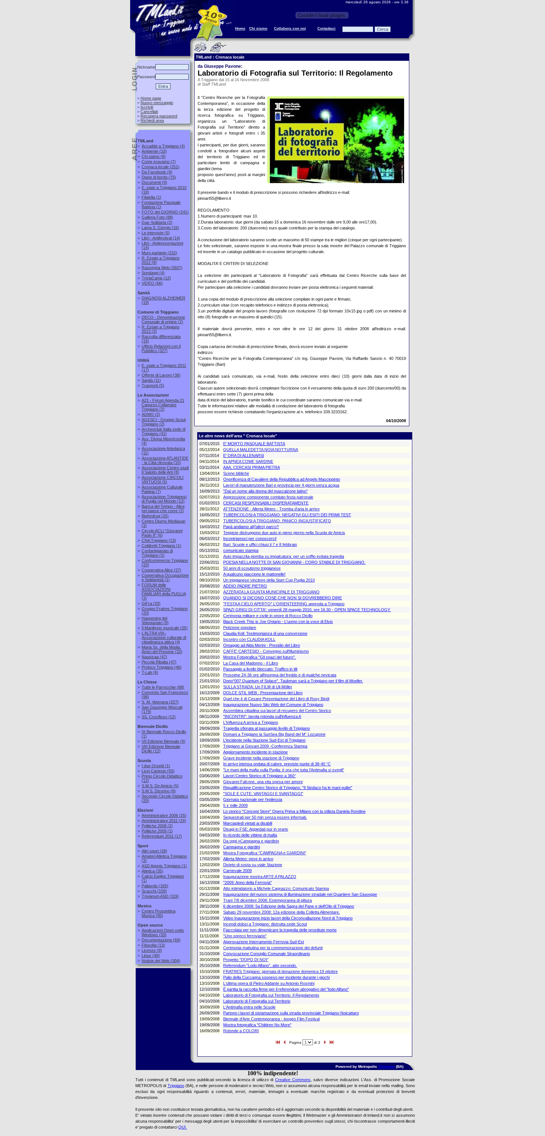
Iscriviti (147, 107)
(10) (165, 460)
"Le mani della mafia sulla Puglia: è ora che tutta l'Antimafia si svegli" (283, 770)
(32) (162, 649)
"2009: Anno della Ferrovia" (247, 882)
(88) (157, 217)
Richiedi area (152, 120)
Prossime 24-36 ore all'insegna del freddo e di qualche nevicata (279, 675)
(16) (160, 227)
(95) (158, 913)
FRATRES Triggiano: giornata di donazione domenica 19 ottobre (280, 971)
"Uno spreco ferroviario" (245, 936)
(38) (161, 375)
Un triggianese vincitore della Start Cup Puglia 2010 (269, 580)
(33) (154, 151)
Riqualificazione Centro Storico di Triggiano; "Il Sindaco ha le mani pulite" (287, 787)
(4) (163, 146)
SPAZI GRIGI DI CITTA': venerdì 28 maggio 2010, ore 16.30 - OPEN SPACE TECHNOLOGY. (307, 609)
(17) (162, 836)
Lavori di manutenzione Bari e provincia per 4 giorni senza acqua (281, 485)
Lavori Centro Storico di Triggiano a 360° (259, 776)
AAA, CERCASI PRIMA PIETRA (251, 467)
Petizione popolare (239, 627)
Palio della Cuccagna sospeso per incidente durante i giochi (276, 977)
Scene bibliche (236, 473)
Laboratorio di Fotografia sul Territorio (256, 1001)
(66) (152, 283)
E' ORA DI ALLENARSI (243, 455)
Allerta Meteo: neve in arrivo (248, 859)
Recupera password (159, 116)
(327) (161, 348)
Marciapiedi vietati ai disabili (247, 823)
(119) (160, 896)
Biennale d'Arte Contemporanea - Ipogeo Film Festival (271, 1019)
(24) (164, 820)
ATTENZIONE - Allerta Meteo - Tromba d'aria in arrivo (271, 509)
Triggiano (386, 1066)
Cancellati (149, 111)
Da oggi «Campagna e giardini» (251, 841)
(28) (154, 851)
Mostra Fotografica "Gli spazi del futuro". (259, 657)
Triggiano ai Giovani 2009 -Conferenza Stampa (265, 746)
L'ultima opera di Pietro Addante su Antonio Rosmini (268, 983)
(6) (162, 533)
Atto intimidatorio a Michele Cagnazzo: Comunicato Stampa (276, 888)
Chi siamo (258, 28)
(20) (151, 603)
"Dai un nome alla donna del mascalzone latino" (265, 491)
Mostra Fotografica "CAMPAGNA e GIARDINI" (264, 853)
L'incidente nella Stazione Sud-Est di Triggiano (264, 740)
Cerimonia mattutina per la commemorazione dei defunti (273, 947)
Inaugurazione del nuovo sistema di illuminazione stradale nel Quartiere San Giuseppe (300, 894)
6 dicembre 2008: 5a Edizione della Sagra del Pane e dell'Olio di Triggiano (288, 906)
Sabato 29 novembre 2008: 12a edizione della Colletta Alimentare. (281, 912)
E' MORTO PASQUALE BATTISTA (254, 443)
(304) (161, 960)
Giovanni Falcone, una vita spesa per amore (263, 781)
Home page (151, 98)
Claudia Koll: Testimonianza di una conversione (265, 633)
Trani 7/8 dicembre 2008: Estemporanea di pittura (267, 900)
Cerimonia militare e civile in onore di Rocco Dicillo (268, 615)
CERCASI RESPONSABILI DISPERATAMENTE (265, 503)
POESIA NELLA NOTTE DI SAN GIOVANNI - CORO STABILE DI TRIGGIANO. (294, 562)
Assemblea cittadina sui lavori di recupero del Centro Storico (277, 710)
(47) (154, 657)
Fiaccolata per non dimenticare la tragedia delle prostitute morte (280, 930)
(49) (151, 955)
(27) (161, 570)
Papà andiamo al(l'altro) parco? (251, 526)
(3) (164, 591)
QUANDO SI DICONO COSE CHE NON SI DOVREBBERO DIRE (282, 598)
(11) (151, 380)
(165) (155, 886)
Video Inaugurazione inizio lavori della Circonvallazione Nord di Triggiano (288, 918)
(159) (154, 891)
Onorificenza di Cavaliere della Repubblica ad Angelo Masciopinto (281, 479)
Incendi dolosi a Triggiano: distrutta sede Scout (265, 924)
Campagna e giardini (241, 847)
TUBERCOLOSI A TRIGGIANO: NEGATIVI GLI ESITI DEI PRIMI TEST (287, 515)
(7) (159, 161)
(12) (156, 278)
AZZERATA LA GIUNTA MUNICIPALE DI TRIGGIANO (271, 592)
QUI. (182, 1127)
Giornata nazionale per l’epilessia (252, 799)
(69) (161, 940)
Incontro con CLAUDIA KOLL (249, 639)
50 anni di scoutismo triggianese (252, 568)
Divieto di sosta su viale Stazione (252, 864)
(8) (154, 156)
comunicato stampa (240, 550)
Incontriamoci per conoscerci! (250, 538)
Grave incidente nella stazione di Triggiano (261, 758)
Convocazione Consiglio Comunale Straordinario (266, 953)
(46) (162, 667)
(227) (160, 702)
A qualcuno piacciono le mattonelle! (254, 574)
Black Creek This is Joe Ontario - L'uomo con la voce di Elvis (278, 621)
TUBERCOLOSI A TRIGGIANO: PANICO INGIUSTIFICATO (277, 521)
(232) (159, 253)
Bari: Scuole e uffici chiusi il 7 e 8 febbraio (260, 544)
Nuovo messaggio (157, 102)
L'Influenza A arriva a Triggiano (250, 722)
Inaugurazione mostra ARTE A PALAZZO (259, 876)
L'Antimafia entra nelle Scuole (249, 1007)
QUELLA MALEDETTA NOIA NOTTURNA (260, 449)
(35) (152, 871)
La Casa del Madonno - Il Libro (250, 663)
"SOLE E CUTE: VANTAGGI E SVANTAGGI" (263, 793)
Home (240, 28)
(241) (165, 212)
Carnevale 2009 (237, 870)
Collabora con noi (290, 28)
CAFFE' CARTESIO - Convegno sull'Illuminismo (266, 651)
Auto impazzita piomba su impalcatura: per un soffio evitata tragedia (283, 556)
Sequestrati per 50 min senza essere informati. (265, 817)
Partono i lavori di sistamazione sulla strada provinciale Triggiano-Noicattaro (291, 1013)
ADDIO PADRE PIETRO (245, 586)
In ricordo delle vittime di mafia (250, 835)
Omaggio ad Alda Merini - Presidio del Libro (261, 645)
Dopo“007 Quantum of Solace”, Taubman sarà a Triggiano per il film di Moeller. (293, 681)
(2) (157, 222)
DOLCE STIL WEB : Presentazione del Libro (263, 692)
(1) (151, 197)
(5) (156, 233)
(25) (155, 516)
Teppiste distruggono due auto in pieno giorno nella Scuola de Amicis (284, 532)
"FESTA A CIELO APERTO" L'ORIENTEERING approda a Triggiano (283, 604)
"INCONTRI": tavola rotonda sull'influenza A (262, 716)
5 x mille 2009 (235, 805)
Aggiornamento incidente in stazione (255, 752)
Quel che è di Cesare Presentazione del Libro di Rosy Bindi (276, 698)
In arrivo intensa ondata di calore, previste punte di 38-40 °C (277, 764)
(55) (158, 771)
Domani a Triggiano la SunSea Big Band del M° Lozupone (274, 734)
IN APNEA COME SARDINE (248, 461)
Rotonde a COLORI (241, 1031)
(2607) (162, 267)
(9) (157, 172)
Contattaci (326, 28)
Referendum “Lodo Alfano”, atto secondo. (260, 965)
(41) (163, 431)
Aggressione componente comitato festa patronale (268, 497)
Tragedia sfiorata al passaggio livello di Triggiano (266, 728)
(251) (160, 167)
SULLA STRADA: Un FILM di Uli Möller (257, 687)
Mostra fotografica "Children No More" (257, 1025)
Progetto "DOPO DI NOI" (245, 959)
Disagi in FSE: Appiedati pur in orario (255, 829)
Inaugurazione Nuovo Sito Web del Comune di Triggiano (273, 704)
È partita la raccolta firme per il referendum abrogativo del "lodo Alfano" (286, 989)
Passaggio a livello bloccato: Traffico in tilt (260, 669)
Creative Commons (293, 1079)
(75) (159, 177)
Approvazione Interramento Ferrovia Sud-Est (263, 942)
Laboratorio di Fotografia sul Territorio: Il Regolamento (271, 995)
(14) (161, 238)
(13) (159, 540)
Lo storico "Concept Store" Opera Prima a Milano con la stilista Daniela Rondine (294, 811)
